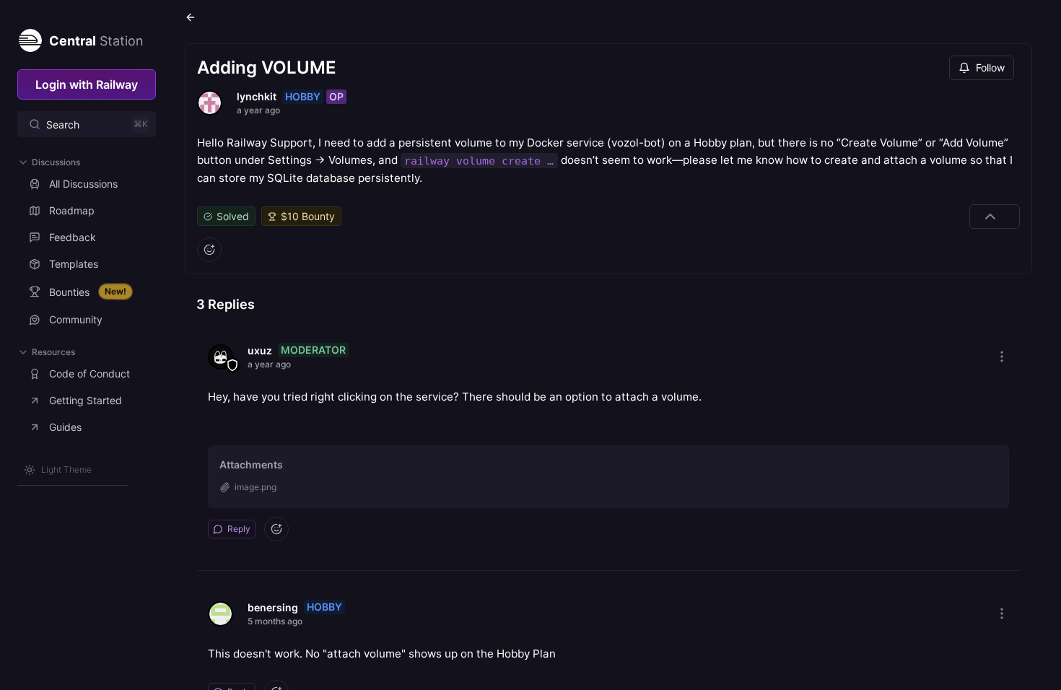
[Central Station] (29, 37)
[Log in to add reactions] (209, 249)
